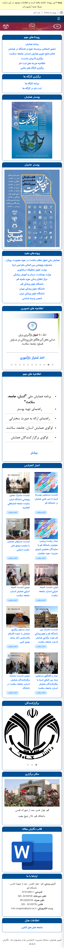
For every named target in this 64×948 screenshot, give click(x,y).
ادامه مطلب (41, 512)
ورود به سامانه (50, 12)
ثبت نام (37, 12)
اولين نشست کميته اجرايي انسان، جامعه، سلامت (48, 591)
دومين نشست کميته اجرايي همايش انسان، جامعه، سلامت (20, 591)
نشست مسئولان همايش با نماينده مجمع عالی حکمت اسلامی (18, 545)
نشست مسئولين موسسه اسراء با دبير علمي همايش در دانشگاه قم (46, 499)
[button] (53, 364)
